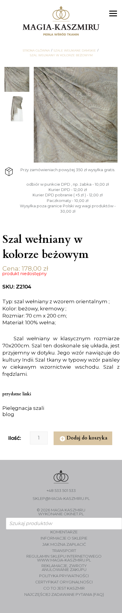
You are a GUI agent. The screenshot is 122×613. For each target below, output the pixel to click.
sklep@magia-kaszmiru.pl (61, 498)
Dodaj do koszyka (87, 438)
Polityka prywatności (64, 576)
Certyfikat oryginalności (64, 582)
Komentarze (64, 532)
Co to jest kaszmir (64, 588)
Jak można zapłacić (64, 544)
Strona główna (36, 50)
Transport (64, 551)
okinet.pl (74, 513)
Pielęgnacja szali (23, 408)
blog (8, 414)
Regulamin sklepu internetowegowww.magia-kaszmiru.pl (64, 558)
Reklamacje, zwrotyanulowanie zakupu (64, 568)
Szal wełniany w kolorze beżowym (61, 55)
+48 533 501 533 (61, 490)
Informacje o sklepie (64, 538)
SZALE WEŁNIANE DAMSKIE (74, 50)
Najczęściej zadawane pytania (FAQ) (64, 594)
